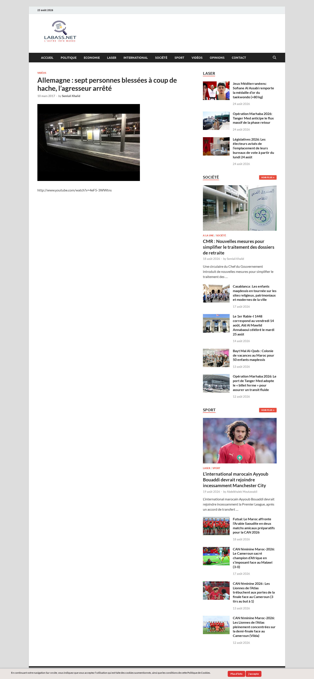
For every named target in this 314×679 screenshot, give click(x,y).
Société (161, 57)
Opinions (217, 57)
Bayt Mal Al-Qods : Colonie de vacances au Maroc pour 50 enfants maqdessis (253, 355)
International (135, 57)
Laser (111, 57)
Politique (68, 57)
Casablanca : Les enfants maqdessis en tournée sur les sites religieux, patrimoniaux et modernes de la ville (254, 292)
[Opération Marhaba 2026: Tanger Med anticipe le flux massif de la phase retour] (216, 114)
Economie (92, 57)
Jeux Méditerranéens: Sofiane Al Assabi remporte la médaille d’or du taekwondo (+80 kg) (253, 90)
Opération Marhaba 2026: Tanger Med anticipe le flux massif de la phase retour (253, 118)
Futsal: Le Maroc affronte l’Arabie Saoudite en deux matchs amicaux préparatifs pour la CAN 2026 (254, 525)
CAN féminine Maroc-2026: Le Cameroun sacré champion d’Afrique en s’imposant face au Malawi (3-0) (254, 558)
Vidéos (197, 57)
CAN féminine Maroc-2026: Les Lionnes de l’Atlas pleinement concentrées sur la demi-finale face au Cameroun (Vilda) (254, 627)
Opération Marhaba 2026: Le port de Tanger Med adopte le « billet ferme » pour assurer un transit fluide (254, 382)
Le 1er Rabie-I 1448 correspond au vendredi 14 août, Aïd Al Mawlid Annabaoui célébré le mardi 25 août (253, 325)
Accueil (47, 57)
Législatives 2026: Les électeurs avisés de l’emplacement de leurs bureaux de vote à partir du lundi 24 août (253, 148)
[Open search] (274, 58)
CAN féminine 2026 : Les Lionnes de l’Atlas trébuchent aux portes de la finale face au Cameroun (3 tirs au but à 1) (254, 592)
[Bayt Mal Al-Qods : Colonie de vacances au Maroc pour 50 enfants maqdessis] (216, 351)
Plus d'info (236, 673)
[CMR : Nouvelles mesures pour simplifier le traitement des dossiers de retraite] (240, 188)
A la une (208, 235)
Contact (239, 57)
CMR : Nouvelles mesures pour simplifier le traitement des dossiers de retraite (238, 247)
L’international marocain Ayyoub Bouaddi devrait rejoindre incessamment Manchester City (235, 479)
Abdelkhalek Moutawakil (242, 491)
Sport (179, 57)
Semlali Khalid (71, 96)
